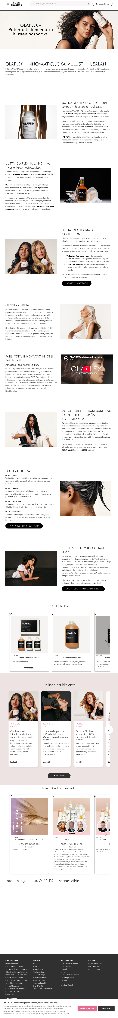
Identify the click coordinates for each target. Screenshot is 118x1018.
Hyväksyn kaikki (87, 1008)
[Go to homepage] (16, 4)
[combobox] (60, 3)
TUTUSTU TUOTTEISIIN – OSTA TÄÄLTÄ (24, 526)
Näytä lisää (59, 776)
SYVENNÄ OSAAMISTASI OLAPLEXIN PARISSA (83, 589)
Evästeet (64, 980)
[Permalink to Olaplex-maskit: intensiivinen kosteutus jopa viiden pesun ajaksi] (23, 706)
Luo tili (63, 972)
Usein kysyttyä (66, 966)
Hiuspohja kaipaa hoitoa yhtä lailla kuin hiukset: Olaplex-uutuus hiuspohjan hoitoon (56, 735)
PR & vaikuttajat (39, 975)
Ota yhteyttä (38, 986)
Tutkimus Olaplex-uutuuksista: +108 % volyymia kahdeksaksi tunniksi (86, 735)
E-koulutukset (93, 966)
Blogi (35, 966)
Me (34, 964)
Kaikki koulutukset (95, 964)
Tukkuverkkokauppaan (69, 964)
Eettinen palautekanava (42, 989)
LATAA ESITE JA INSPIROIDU (77, 283)
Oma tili (64, 969)
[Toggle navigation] (8, 4)
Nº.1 (6, 185)
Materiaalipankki (39, 983)
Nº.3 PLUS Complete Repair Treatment (81, 114)
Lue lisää (66, 1014)
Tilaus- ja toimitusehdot (70, 975)
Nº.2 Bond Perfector (38, 174)
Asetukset (106, 1008)
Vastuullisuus (38, 969)
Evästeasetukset (67, 985)
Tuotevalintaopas (40, 977)
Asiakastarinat (38, 972)
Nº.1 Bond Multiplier (20, 174)
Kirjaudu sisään (102, 4)
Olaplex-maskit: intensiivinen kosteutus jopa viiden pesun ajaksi (22, 734)
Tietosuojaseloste (67, 977)
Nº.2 (37, 188)
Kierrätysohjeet (39, 980)
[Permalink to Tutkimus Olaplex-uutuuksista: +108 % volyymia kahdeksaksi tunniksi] (89, 706)
